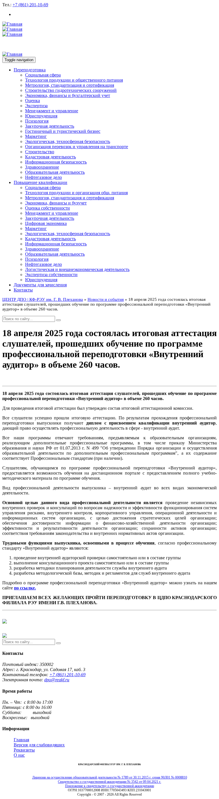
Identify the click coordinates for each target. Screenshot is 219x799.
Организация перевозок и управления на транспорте (76, 146)
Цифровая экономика (46, 223)
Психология (36, 121)
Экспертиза (36, 105)
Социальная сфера (43, 75)
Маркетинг (36, 136)
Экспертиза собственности (51, 274)
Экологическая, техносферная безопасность (67, 141)
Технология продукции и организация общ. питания (76, 192)
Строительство (39, 151)
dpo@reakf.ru (56, 679)
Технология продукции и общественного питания (74, 80)
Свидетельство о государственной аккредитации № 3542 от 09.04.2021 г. (109, 782)
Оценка (32, 100)
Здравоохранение (42, 167)
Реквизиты (24, 750)
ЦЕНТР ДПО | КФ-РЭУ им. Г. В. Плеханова (42, 299)
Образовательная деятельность (55, 172)
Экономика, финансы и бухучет (56, 202)
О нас (19, 755)
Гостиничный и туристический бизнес (62, 131)
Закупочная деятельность (49, 126)
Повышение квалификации (40, 182)
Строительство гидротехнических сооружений (71, 90)
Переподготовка (30, 69)
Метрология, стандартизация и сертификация (69, 85)
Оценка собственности (47, 208)
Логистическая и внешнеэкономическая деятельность (77, 269)
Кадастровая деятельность (50, 156)
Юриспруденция (41, 115)
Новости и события (106, 299)
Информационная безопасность (56, 162)
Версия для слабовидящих (39, 744)
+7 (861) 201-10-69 (30, 4)
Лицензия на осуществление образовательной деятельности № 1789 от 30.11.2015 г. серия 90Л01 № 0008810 (109, 777)
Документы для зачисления (40, 284)
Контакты (23, 289)
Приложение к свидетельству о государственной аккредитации (109, 786)
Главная (21, 739)
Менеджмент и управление (51, 110)
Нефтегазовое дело (43, 177)
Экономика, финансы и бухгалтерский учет (67, 95)
